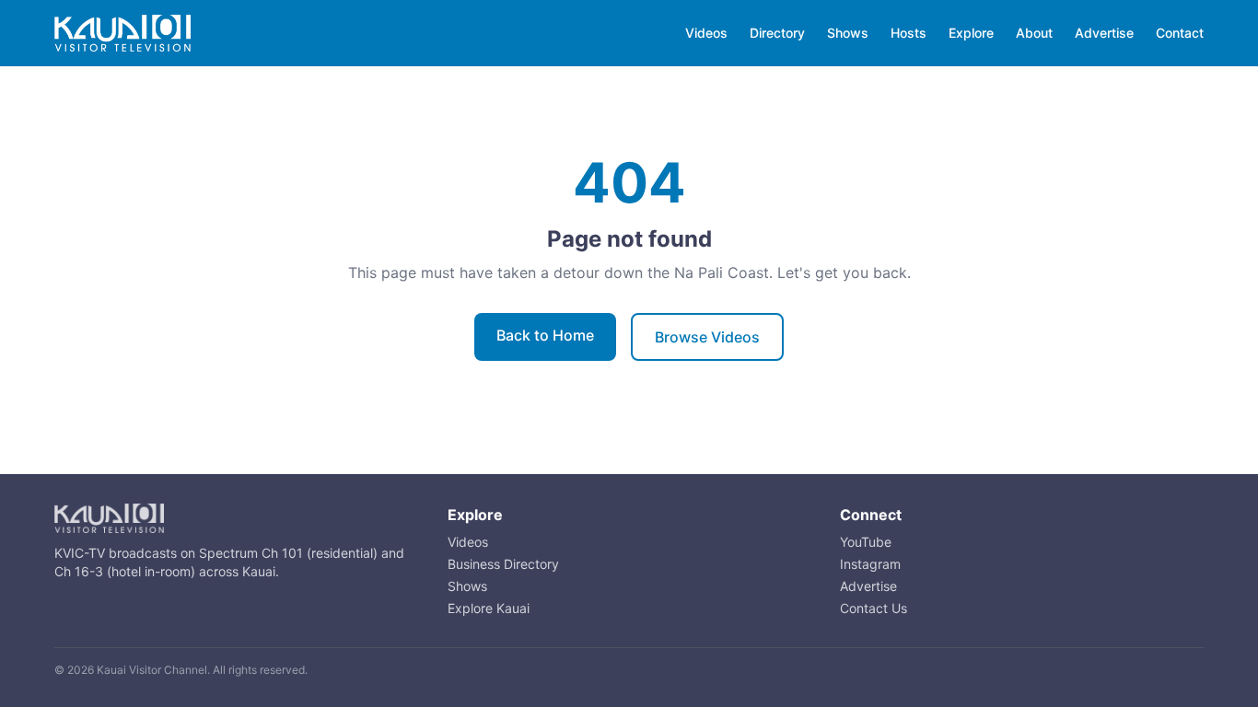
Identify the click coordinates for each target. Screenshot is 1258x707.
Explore (971, 33)
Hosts (908, 33)
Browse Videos (707, 337)
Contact (1180, 33)
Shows (847, 33)
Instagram (870, 564)
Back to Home (545, 335)
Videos (706, 33)
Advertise (1104, 33)
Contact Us (873, 608)
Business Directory (503, 564)
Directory (777, 33)
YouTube (865, 542)
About (1034, 33)
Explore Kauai (489, 608)
